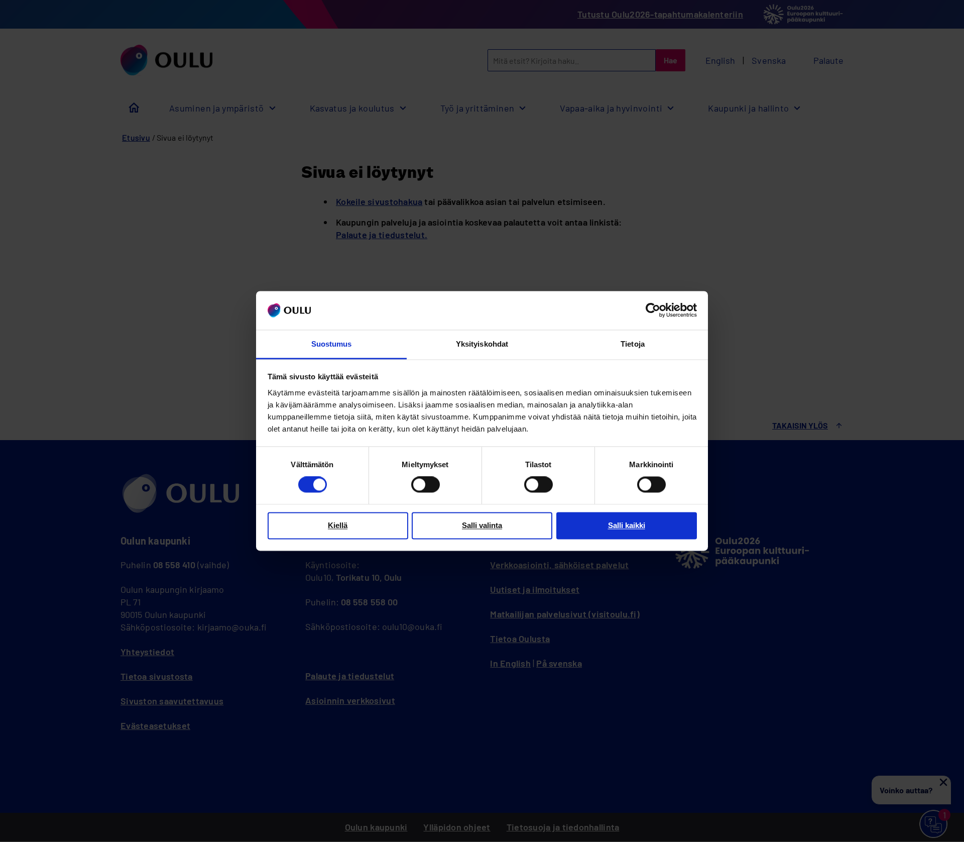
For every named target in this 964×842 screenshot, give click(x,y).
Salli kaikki (626, 525)
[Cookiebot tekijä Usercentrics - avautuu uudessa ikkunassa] (653, 310)
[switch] (425, 485)
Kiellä (337, 525)
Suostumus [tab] (331, 344)
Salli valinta (482, 525)
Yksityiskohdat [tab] (482, 344)
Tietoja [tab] (633, 344)
